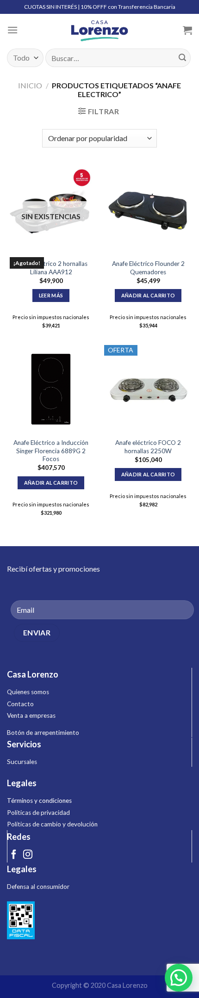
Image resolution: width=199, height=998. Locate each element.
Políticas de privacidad (38, 812)
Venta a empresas (31, 715)
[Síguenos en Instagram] (27, 855)
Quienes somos (28, 692)
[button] (179, 978)
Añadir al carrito (148, 295)
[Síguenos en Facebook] (14, 855)
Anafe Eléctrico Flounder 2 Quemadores (148, 268)
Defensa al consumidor (38, 886)
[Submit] (182, 58)
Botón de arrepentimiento (43, 732)
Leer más (51, 295)
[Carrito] (187, 30)
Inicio (30, 85)
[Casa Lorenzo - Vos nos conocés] (99, 30)
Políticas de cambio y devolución (52, 824)
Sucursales (22, 761)
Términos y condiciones (39, 800)
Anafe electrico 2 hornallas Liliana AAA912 (51, 268)
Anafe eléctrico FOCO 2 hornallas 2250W (148, 447)
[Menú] (12, 29)
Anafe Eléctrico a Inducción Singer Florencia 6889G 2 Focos (50, 450)
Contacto (20, 704)
